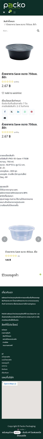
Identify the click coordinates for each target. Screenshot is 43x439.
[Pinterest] (31, 112)
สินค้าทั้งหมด (9, 21)
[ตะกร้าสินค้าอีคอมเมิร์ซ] (4, 12)
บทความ (4, 366)
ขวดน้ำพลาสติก (7, 360)
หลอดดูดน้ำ (5, 363)
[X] (11, 112)
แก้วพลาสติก (6, 357)
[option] (21, 239)
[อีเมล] (5, 118)
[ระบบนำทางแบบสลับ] (14, 12)
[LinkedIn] (18, 112)
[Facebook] (5, 112)
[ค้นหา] (38, 30)
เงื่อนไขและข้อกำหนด (11, 101)
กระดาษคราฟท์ (8, 345)
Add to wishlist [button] (13, 93)
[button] (4, 239)
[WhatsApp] (25, 112)
